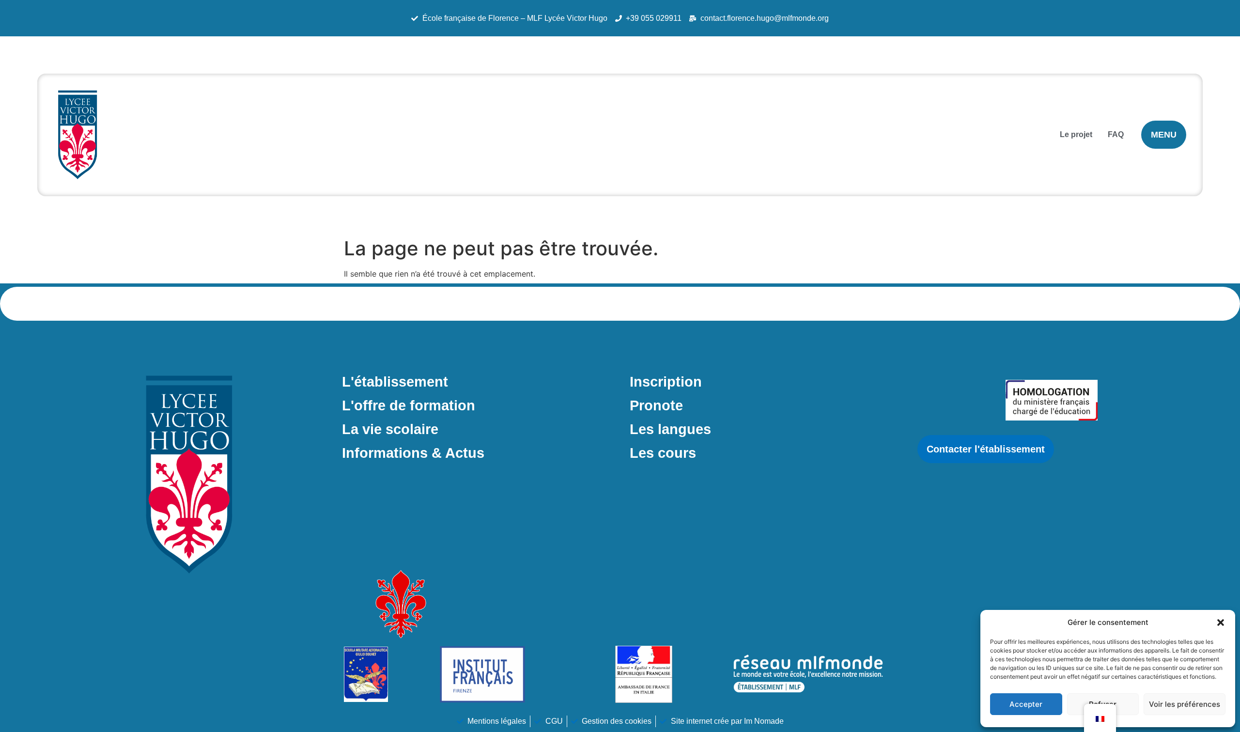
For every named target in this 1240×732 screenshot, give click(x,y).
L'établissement (395, 381)
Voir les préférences (1184, 704)
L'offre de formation (408, 405)
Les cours (663, 453)
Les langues (670, 429)
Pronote (656, 405)
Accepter (1025, 704)
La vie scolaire (390, 429)
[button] (1220, 622)
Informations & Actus (413, 453)
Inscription (666, 381)
